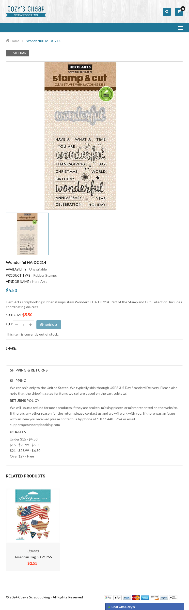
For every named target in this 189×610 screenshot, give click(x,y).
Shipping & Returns (28, 370)
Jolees (33, 551)
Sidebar (19, 53)
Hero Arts (39, 281)
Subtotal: (14, 315)
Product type (18, 275)
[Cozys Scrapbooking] (140, 597)
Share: (11, 348)
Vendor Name (17, 282)
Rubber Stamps (45, 275)
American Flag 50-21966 (33, 557)
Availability (16, 269)
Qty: (9, 324)
